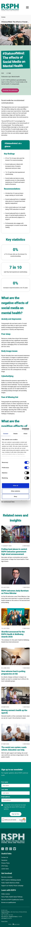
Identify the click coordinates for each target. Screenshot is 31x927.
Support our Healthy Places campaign (12, 885)
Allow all (15, 485)
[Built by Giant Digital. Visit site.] (18, 924)
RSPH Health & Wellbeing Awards (11, 880)
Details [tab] (15, 433)
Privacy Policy (5, 863)
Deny (15, 496)
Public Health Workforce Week (10, 883)
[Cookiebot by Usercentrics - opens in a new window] (22, 429)
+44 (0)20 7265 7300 (8, 915)
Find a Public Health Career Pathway (11, 897)
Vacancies (4, 860)
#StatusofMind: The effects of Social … (15, 22)
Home (3, 17)
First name (4, 782)
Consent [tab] (5, 433)
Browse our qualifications (8, 902)
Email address (5, 797)
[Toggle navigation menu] (27, 7)
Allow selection (15, 491)
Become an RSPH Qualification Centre (12, 899)
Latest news (5, 869)
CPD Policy (4, 866)
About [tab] (25, 433)
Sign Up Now (15, 814)
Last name (4, 789)
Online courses (5, 894)
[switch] (25, 467)
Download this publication (10, 90)
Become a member (6, 877)
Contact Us (4, 857)
